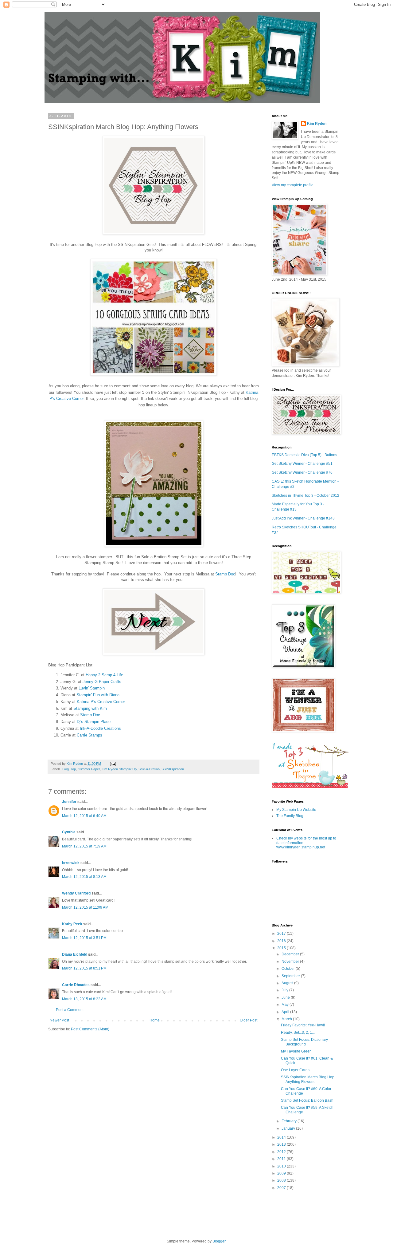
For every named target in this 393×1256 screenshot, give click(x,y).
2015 (282, 948)
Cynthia (69, 832)
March (287, 1019)
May (286, 1004)
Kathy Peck (72, 924)
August (288, 983)
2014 (282, 1137)
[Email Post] (112, 763)
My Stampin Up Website (296, 810)
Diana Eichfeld (74, 954)
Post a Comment (70, 1010)
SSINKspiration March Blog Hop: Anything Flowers (308, 1079)
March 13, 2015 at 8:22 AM (84, 999)
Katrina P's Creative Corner (101, 701)
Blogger (218, 1241)
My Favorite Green (296, 1051)
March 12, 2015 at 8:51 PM (84, 968)
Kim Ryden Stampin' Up (119, 769)
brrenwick (71, 863)
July (285, 990)
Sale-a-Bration (149, 769)
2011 (282, 1159)
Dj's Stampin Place (94, 721)
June (286, 997)
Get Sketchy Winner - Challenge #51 (302, 463)
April (286, 1012)
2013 (282, 1144)
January (289, 1128)
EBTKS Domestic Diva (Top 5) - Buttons (304, 455)
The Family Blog (289, 816)
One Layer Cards (295, 1070)
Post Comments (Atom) (90, 1029)
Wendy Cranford (76, 893)
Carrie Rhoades (76, 985)
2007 (282, 1188)
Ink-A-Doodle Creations (100, 728)
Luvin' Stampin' (92, 688)
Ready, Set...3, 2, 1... (298, 1032)
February (290, 1121)
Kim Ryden (316, 123)
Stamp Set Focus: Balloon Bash (307, 1100)
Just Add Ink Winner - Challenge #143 (303, 518)
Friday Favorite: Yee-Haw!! (303, 1025)
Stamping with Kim (90, 708)
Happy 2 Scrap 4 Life (104, 675)
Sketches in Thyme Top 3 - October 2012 (305, 495)
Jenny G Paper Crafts (102, 681)
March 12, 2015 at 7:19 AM (84, 846)
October (289, 968)
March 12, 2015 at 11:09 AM (85, 907)
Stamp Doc (225, 574)
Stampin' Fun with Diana (97, 695)
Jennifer (69, 802)
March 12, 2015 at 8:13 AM (84, 877)
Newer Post (59, 1020)
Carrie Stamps (89, 735)
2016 (282, 941)
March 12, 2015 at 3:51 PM (84, 938)
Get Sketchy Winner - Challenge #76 (302, 472)
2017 (282, 933)
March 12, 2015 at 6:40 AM (84, 816)
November (291, 961)
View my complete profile (292, 185)
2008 (282, 1180)
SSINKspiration (172, 769)
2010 (282, 1166)
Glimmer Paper (89, 769)
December (291, 954)
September (291, 976)
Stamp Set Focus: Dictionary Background (304, 1041)
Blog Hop (69, 769)
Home (155, 1020)
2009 (282, 1173)
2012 (282, 1152)
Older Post (248, 1020)
